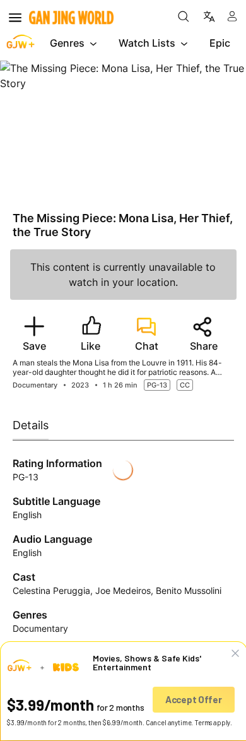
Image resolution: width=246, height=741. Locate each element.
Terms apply (212, 722)
